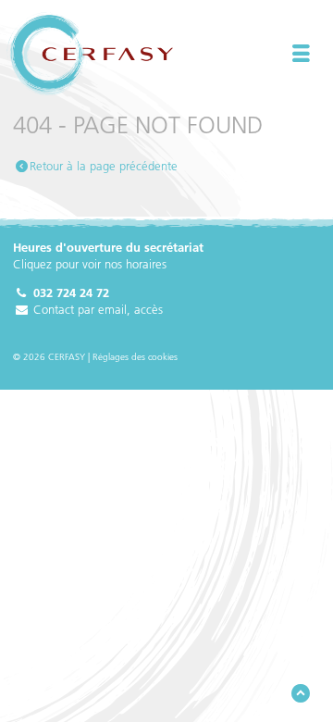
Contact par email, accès (96, 309)
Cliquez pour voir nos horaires (89, 263)
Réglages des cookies (135, 357)
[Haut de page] (300, 694)
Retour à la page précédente (104, 165)
